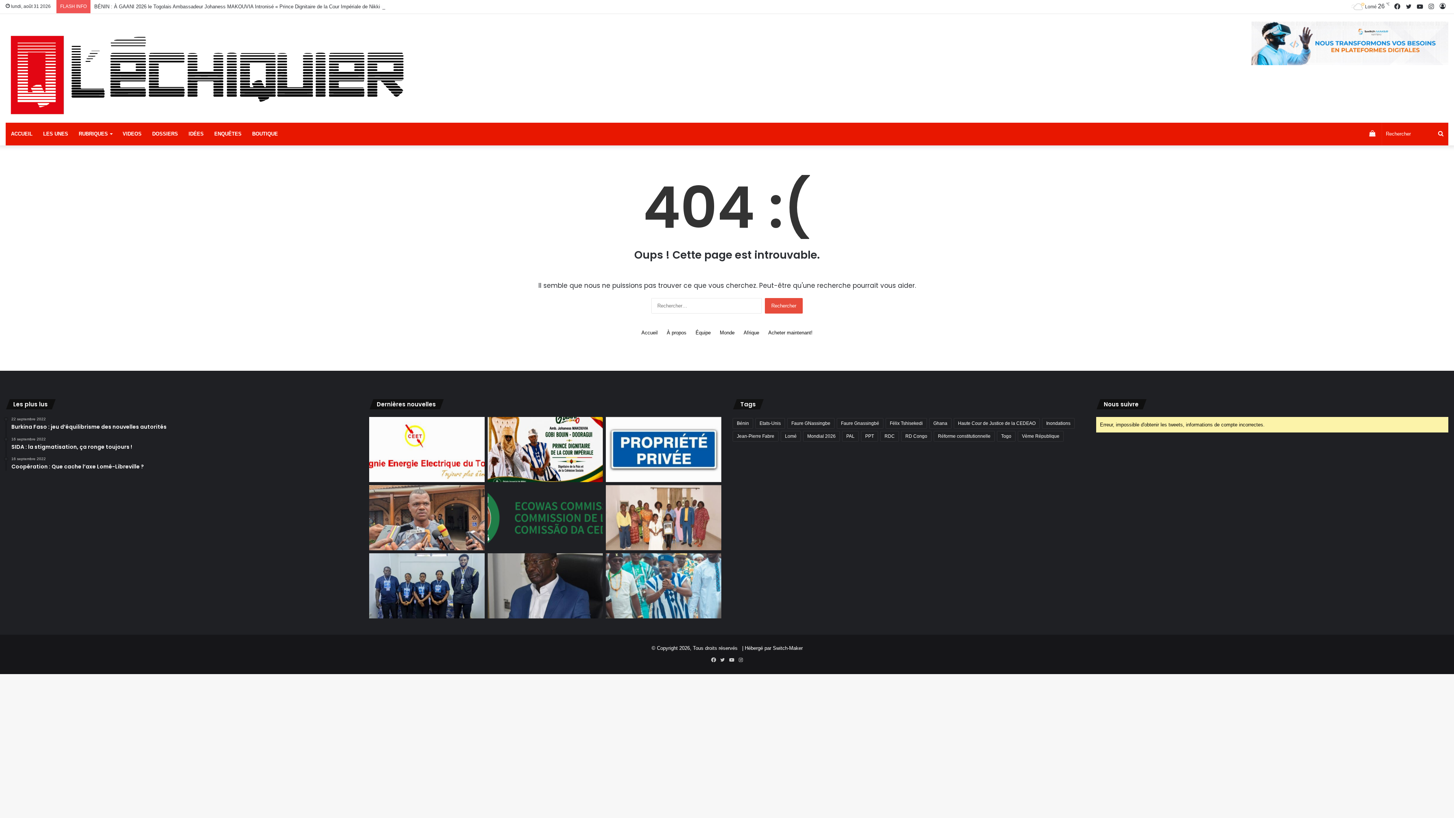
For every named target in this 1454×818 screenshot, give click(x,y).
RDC (890, 436)
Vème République (1040, 436)
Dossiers (165, 134)
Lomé (791, 436)
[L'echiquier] (210, 73)
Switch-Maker (788, 648)
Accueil (22, 134)
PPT (869, 436)
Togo (1006, 436)
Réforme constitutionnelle (964, 436)
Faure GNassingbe (810, 423)
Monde (727, 333)
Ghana (940, 423)
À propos (676, 333)
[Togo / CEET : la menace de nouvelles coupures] (427, 449)
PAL (850, 436)
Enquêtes (228, 134)
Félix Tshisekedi (906, 423)
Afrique (751, 333)
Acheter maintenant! (790, 333)
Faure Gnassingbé (860, 423)
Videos (132, 134)
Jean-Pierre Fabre (755, 436)
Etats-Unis (770, 423)
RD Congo (916, 436)
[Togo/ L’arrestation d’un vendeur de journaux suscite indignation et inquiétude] (427, 517)
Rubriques (93, 134)
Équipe (703, 333)
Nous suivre (1121, 404)
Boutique (265, 134)
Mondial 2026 (821, 436)
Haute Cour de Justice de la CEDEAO (997, 423)
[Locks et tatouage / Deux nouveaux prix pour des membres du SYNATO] (663, 517)
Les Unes (55, 134)
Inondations (1058, 423)
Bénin (743, 423)
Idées (196, 134)
